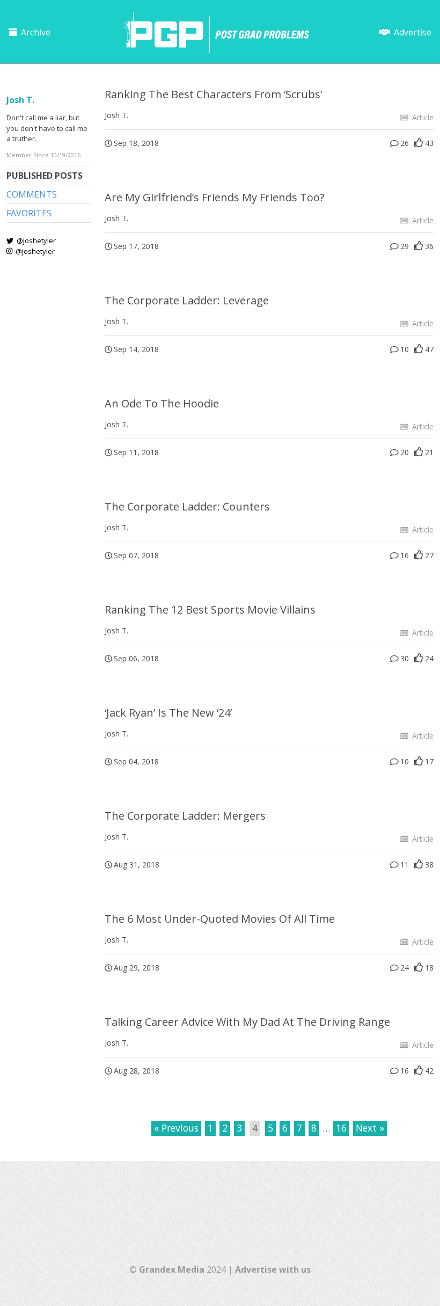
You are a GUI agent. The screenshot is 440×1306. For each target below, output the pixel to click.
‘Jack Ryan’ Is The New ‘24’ (168, 712)
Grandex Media (171, 1269)
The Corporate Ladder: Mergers (185, 815)
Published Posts (44, 175)
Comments (31, 194)
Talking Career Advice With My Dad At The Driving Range (247, 1022)
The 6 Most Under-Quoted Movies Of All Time (220, 918)
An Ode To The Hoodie (162, 403)
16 (341, 1127)
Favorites (29, 213)
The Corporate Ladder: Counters (187, 506)
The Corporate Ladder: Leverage (187, 300)
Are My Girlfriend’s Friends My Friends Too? (214, 197)
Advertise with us (273, 1269)
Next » (370, 1127)
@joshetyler (35, 240)
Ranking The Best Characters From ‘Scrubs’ (213, 94)
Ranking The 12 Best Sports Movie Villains (210, 609)
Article (422, 117)
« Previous (176, 1127)
